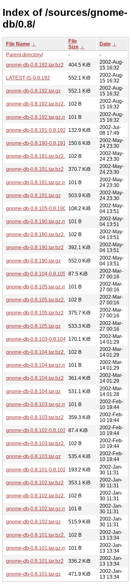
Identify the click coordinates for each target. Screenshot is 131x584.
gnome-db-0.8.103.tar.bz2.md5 (40, 443)
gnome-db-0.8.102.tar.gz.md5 (39, 508)
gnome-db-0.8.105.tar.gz (33, 326)
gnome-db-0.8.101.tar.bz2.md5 (40, 535)
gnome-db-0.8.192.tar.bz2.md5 (40, 104)
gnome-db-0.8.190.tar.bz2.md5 (40, 234)
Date (105, 44)
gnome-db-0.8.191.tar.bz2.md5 (40, 156)
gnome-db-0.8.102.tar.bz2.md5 (40, 495)
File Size (73, 43)
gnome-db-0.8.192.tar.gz (33, 91)
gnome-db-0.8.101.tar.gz (33, 574)
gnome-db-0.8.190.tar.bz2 (35, 247)
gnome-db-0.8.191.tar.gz (33, 195)
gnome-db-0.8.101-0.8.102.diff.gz (43, 469)
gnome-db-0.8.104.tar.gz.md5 (39, 365)
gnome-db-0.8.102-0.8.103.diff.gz (43, 430)
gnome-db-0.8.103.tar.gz (33, 456)
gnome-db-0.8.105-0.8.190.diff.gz (43, 208)
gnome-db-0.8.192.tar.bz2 (35, 65)
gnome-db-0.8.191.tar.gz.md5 (39, 182)
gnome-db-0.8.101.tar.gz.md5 (39, 548)
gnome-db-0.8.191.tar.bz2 (35, 169)
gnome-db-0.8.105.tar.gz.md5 (39, 286)
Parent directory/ (24, 54)
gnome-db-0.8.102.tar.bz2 (35, 482)
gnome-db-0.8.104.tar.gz (33, 391)
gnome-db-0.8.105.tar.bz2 (35, 312)
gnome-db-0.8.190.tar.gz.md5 (39, 221)
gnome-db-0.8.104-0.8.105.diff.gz (43, 273)
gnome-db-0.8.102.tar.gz (33, 521)
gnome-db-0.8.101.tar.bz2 (35, 561)
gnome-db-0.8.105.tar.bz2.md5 (40, 299)
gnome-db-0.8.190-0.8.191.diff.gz (43, 143)
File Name (18, 44)
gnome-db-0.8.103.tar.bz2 (35, 417)
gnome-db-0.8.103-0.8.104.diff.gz (43, 339)
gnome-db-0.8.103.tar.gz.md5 (39, 404)
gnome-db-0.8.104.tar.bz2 (35, 378)
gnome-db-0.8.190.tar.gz (33, 260)
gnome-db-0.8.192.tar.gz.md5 (39, 117)
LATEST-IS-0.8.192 (28, 78)
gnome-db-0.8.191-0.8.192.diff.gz (43, 130)
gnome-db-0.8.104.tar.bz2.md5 (40, 352)
